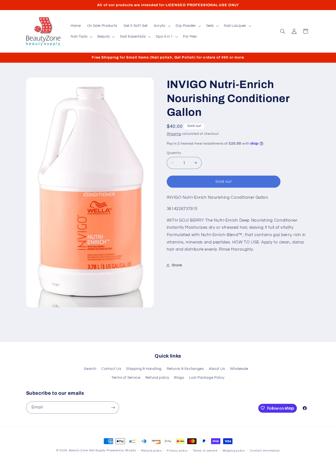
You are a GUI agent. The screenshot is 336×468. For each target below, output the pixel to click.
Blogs (179, 377)
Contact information (265, 450)
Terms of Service (125, 377)
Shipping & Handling (144, 369)
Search (90, 369)
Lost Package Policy (207, 377)
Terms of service (205, 450)
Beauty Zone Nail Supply (87, 450)
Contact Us (111, 369)
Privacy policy (177, 450)
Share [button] (177, 265)
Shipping (174, 133)
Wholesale (239, 369)
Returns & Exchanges (185, 369)
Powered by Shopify (121, 450)
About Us (217, 369)
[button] (161, 25)
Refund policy (157, 377)
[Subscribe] (113, 407)
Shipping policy (234, 450)
